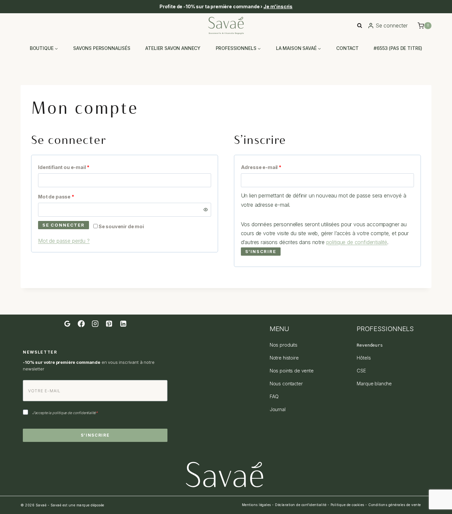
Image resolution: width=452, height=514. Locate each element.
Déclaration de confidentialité (300, 505)
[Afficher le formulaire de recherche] (359, 25)
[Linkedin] (123, 323)
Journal (278, 409)
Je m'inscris (278, 6)
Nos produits (283, 345)
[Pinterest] (109, 323)
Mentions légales (256, 505)
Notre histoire (284, 358)
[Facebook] (81, 323)
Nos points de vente (292, 370)
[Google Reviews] (67, 323)
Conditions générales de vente (394, 505)
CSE (361, 370)
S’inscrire (260, 251)
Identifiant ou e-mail (77, 167)
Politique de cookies (347, 505)
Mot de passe (69, 196)
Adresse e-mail (274, 167)
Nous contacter (286, 383)
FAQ (274, 396)
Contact (347, 48)
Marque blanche (374, 383)
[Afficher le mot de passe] (205, 209)
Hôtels (364, 358)
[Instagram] (95, 323)
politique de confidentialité (356, 242)
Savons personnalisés (101, 48)
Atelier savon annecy (173, 48)
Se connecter (63, 225)
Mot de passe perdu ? (64, 240)
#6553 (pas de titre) (398, 48)
